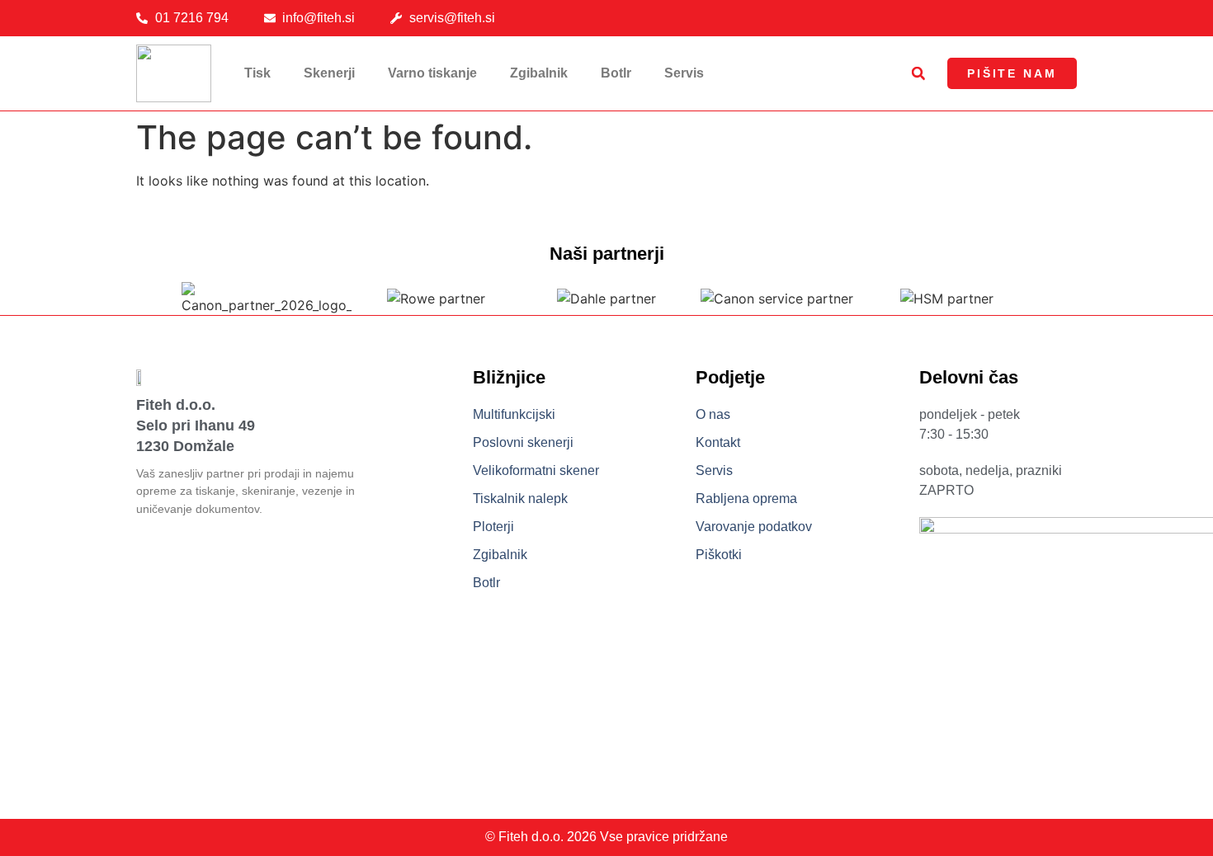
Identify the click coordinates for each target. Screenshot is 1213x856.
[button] (918, 73)
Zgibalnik (539, 73)
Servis (684, 73)
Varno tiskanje (432, 73)
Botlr (616, 73)
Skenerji (329, 73)
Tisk (257, 73)
